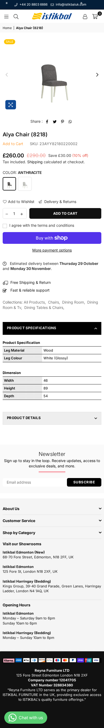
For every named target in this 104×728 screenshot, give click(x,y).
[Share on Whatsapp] (70, 121)
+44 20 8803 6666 (33, 4)
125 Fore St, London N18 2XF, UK (30, 571)
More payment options (52, 250)
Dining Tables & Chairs (43, 307)
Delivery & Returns (59, 201)
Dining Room (73, 302)
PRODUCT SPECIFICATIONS (32, 328)
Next (97, 75)
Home (7, 28)
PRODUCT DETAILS (24, 418)
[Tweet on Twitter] (55, 121)
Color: (22, 172)
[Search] (16, 16)
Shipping (35, 162)
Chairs (53, 302)
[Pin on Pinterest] (63, 121)
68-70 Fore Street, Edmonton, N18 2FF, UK (38, 557)
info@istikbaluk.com (70, 4)
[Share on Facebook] (47, 121)
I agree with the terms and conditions (41, 225)
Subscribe (84, 482)
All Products (34, 302)
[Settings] (85, 16)
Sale (9, 41)
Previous (7, 75)
